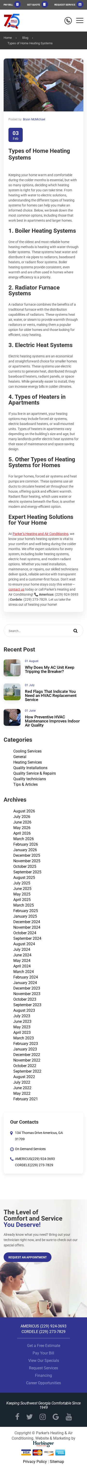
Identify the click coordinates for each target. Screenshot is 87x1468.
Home (8, 37)
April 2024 (22, 966)
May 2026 (21, 827)
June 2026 (22, 822)
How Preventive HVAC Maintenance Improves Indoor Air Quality (52, 721)
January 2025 (25, 916)
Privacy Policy (35, 1461)
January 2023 (25, 1049)
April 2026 (22, 833)
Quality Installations (30, 768)
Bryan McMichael (34, 119)
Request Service (65, 4)
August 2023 (24, 1010)
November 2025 (26, 861)
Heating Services (27, 762)
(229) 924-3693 (43, 1159)
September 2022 (27, 1071)
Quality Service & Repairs (34, 773)
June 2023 (22, 1021)
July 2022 (21, 1082)
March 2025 (23, 905)
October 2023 (24, 999)
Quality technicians (29, 779)
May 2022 (21, 1093)
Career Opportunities (43, 1383)
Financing (43, 1375)
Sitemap (57, 1461)
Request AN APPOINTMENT (27, 1257)
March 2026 (23, 839)
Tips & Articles (25, 784)
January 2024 (25, 982)
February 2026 (25, 844)
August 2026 (24, 811)
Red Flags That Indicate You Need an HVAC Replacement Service (51, 695)
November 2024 (26, 927)
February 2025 (25, 910)
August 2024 (24, 944)
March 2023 (23, 1038)
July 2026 (21, 816)
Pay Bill (8, 4)
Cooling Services (27, 751)
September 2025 (27, 872)
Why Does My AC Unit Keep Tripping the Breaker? (49, 669)
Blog (25, 37)
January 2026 (25, 850)
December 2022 (26, 1054)
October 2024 (24, 933)
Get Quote (34, 4)
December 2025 (26, 855)
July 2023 (21, 1016)
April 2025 (22, 899)
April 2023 (22, 1032)
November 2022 (26, 1060)
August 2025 (24, 877)
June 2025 (22, 888)
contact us (16, 589)
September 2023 (27, 1005)
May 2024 (21, 960)
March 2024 (23, 971)
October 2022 (24, 1065)
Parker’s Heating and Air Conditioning (40, 534)
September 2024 (27, 938)
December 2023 (26, 988)
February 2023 (25, 1043)
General (19, 756)
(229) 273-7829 (41, 1165)
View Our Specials (43, 1360)
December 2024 (26, 922)
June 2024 (22, 955)
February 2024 (25, 977)
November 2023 (26, 994)
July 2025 (21, 883)
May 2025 (21, 894)
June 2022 (22, 1088)
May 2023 (21, 1027)
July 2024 (21, 949)
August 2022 (24, 1077)
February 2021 (25, 1099)
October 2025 (24, 866)
